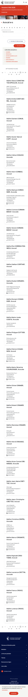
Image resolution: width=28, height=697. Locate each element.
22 (11, 74)
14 (10, 72)
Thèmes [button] (3, 658)
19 (22, 72)
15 (12, 72)
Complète (8, 52)
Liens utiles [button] (4, 666)
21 (8, 74)
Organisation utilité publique (12, 61)
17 (17, 72)
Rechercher (20, 45)
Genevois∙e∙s (8, 53)
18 (20, 72)
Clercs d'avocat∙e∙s (10, 59)
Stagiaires (8, 57)
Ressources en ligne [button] (6, 662)
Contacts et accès (7, 671)
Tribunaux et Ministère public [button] (8, 645)
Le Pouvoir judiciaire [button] (6, 653)
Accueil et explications (17, 41)
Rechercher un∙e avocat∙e (8, 31)
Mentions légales (14, 683)
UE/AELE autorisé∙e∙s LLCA (11, 55)
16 (15, 72)
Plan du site (14, 681)
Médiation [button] (3, 649)
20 (25, 72)
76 (16, 74)
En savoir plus (4, 12)
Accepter (13, 693)
